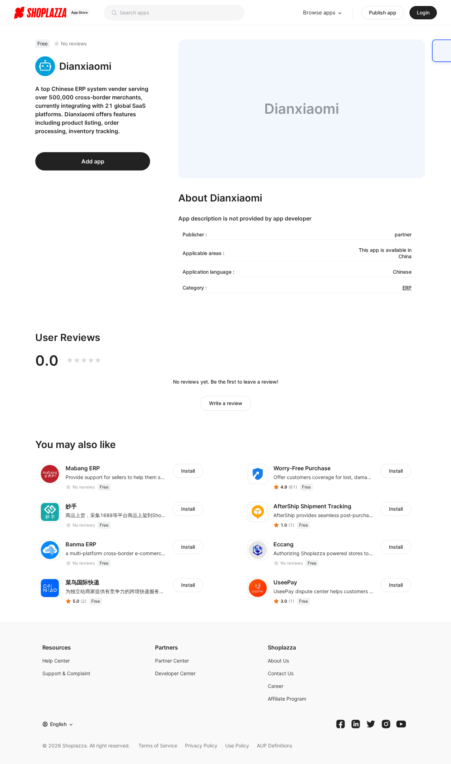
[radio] (70, 360)
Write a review (225, 403)
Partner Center (172, 661)
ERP (407, 288)
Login (423, 12)
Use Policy (237, 746)
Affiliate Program (287, 699)
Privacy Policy (201, 746)
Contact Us (281, 673)
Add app (92, 161)
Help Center (56, 661)
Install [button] (188, 471)
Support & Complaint (66, 673)
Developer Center (175, 673)
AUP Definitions (274, 746)
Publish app (382, 12)
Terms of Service (157, 746)
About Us (278, 661)
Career (275, 686)
